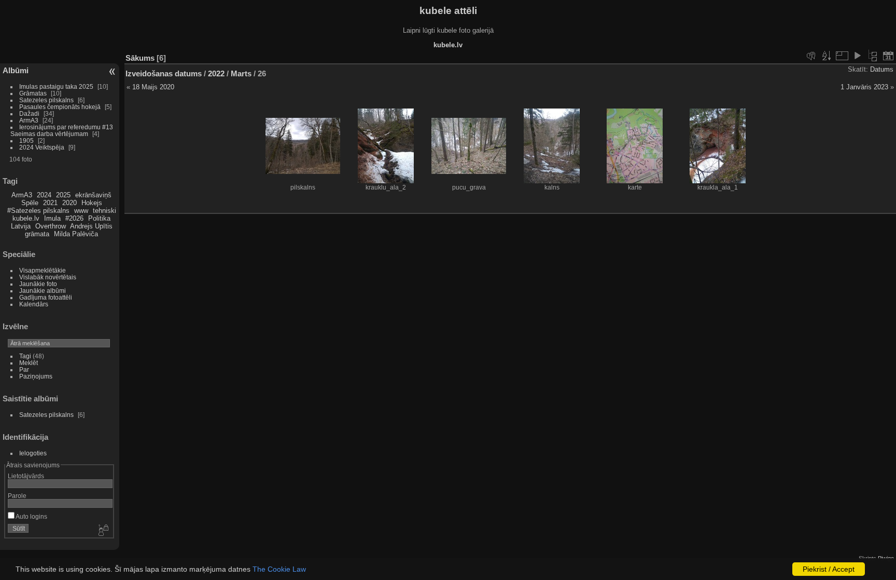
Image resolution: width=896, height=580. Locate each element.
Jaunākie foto (38, 283)
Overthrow (50, 226)
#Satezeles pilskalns (38, 210)
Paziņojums (35, 376)
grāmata (37, 234)
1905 (26, 140)
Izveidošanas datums (163, 73)
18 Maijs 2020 (153, 87)
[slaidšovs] (857, 55)
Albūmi (16, 70)
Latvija (21, 226)
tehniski (104, 210)
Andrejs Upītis (91, 226)
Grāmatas (33, 93)
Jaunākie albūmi (42, 290)
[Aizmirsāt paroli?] (102, 530)
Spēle (29, 203)
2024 (44, 195)
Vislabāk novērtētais (47, 277)
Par (24, 369)
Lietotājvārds (26, 476)
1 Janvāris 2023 (864, 87)
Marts (241, 73)
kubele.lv (25, 218)
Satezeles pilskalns (46, 100)
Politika (99, 218)
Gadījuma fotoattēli (45, 297)
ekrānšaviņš (93, 195)
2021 (50, 203)
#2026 (74, 218)
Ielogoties (33, 453)
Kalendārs (33, 304)
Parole (17, 495)
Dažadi (29, 113)
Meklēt (28, 362)
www (81, 210)
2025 (63, 195)
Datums (881, 69)
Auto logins (31, 516)
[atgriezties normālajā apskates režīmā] (872, 55)
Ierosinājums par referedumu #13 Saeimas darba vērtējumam (61, 130)
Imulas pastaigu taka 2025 (56, 86)
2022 (216, 73)
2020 (69, 203)
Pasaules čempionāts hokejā (60, 106)
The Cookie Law (279, 569)
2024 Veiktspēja (41, 147)
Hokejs (91, 203)
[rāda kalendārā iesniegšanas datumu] (888, 55)
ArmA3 (28, 120)
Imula (52, 218)
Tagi (25, 356)
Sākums (140, 57)
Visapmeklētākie (42, 270)
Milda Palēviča (76, 234)
